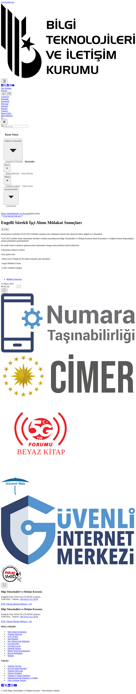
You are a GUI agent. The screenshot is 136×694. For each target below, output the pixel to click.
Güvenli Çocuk (14, 646)
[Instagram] (10, 86)
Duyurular (30, 161)
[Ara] (9, 93)
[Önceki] (4, 290)
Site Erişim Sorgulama (17, 632)
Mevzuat (4, 104)
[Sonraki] (4, 585)
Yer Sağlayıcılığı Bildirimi (18, 641)
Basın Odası (6, 113)
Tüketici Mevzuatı (15, 671)
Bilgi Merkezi (7, 116)
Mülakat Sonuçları (14, 279)
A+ (7, 229)
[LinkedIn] (7, 86)
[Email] (16, 286)
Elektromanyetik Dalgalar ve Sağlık (23, 678)
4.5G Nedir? (13, 636)
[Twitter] (5, 86)
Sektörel (4, 106)
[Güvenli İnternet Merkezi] (68, 564)
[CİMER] (68, 397)
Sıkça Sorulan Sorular (17, 680)
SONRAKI (16, 216)
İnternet (4, 108)
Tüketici (4, 111)
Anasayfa (5, 96)
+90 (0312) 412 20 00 (29, 599)
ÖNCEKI (7, 216)
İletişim (11, 655)
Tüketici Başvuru (15, 634)
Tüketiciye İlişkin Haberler (19, 675)
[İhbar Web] (11, 581)
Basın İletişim (27, 173)
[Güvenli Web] (15, 494)
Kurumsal (5, 101)
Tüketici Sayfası (14, 666)
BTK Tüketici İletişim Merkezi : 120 (16, 604)
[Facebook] (2, 86)
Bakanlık (5, 99)
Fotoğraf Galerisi (13, 186)
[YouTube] (13, 86)
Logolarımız (11, 206)
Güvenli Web (13, 644)
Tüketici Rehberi (15, 673)
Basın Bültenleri (12, 173)
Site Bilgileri (13, 639)
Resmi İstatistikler (15, 653)
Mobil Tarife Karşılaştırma (19, 651)
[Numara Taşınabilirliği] (68, 352)
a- (3, 229)
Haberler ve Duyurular (21, 213)
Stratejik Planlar (14, 648)
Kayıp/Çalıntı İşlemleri (17, 668)
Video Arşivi (27, 186)
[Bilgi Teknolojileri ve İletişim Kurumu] (68, 77)
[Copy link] (19, 286)
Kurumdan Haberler (14, 161)
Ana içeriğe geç (7, 2)
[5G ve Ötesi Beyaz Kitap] (40, 476)
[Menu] (4, 81)
